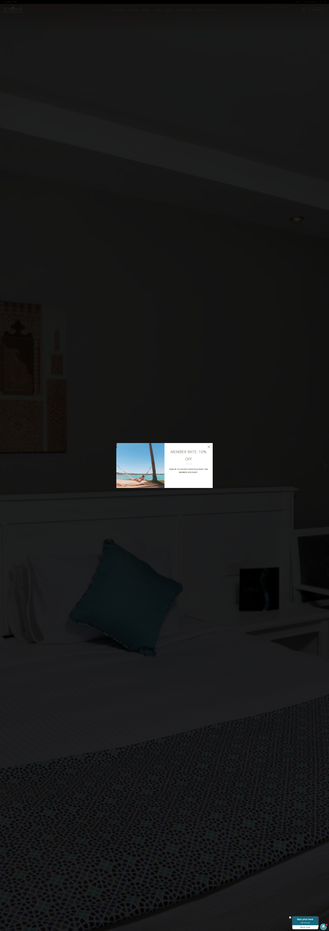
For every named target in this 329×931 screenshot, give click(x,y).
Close (209, 447)
